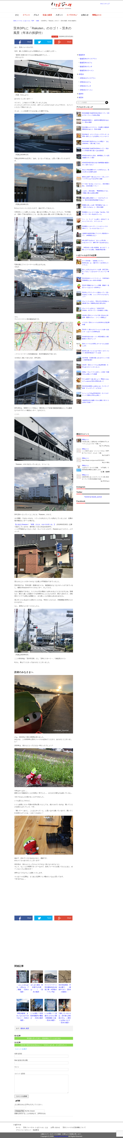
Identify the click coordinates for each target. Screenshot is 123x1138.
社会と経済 (47, 15)
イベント (26, 15)
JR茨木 (81, 74)
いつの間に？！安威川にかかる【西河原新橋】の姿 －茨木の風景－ (51, 1017)
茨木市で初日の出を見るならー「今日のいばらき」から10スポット (44, 1045)
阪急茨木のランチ (86, 66)
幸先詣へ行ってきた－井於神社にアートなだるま (44, 1038)
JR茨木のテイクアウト (88, 78)
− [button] (70, 346)
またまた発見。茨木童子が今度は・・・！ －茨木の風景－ (37, 988)
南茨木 (81, 97)
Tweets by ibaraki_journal (93, 497)
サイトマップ (105, 4)
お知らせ (85, 15)
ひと (17, 15)
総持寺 (81, 94)
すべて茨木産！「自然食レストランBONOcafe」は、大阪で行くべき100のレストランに (95, 263)
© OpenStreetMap (69, 349)
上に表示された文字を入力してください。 (29, 1104)
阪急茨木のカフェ (86, 62)
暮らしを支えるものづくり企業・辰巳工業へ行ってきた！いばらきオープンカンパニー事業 (95, 271)
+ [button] (70, 343)
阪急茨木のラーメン (87, 70)
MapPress (63, 349)
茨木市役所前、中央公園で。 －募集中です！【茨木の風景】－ (65, 988)
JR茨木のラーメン (86, 90)
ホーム (18, 1127)
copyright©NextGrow (61, 1136)
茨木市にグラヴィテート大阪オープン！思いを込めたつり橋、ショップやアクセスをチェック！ (95, 294)
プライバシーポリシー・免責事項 (27, 1130)
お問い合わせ (55, 1127)
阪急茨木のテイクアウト (88, 59)
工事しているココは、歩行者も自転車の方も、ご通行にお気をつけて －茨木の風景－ (65, 1018)
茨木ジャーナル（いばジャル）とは (35, 1127)
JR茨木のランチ (85, 86)
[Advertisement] (29, 899)
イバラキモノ (72, 15)
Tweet (49, 42)
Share (29, 42)
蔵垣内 (23, 1028)
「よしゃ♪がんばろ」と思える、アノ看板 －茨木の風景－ (23, 988)
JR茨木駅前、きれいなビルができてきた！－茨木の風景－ (23, 1017)
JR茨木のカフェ (85, 82)
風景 (27, 1028)
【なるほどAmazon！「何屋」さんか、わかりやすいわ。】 (34, 524)
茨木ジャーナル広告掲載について (74, 1127)
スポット (59, 15)
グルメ (36, 15)
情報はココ (96, 15)
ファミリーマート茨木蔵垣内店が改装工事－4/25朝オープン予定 (51, 988)
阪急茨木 (82, 55)
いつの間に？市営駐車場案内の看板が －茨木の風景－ (37, 1017)
